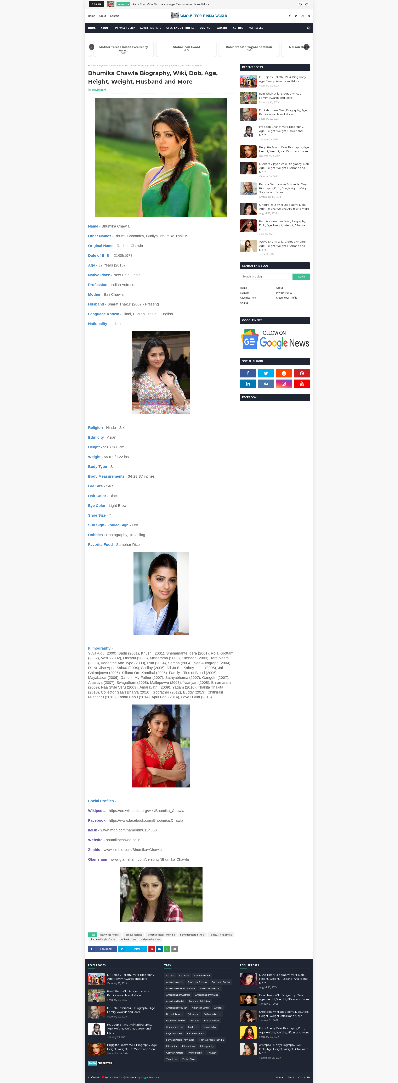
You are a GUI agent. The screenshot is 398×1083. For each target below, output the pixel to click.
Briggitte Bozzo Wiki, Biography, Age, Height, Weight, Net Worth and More (284, 149)
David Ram (99, 89)
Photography (195, 1052)
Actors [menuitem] (238, 28)
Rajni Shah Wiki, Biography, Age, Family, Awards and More (280, 95)
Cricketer (193, 1026)
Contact (114, 16)
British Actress (211, 1020)
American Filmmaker (206, 994)
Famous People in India (192, 934)
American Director (210, 988)
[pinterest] (308, 15)
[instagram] (302, 15)
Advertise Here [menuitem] (150, 28)
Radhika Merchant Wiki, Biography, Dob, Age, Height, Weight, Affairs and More (283, 225)
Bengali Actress (174, 1014)
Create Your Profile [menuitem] (180, 28)
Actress (170, 975)
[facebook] (289, 15)
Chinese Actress (174, 1026)
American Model (175, 1001)
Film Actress (188, 1046)
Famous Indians (133, 934)
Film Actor (171, 1046)
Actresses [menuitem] (256, 28)
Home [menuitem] (92, 28)
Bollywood (193, 1014)
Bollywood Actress (109, 934)
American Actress (197, 981)
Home (91, 16)
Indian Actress (128, 939)
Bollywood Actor (212, 1014)
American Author (221, 981)
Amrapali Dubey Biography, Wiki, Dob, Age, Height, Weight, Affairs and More (283, 1049)
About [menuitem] (105, 28)
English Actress (174, 1033)
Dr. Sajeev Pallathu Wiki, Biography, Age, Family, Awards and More (283, 79)
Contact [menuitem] (206, 28)
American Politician (199, 1001)
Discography (209, 1026)
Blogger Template (150, 1077)
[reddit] (284, 373)
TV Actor (211, 1052)
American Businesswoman (180, 988)
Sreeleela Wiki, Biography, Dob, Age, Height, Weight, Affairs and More (284, 1013)
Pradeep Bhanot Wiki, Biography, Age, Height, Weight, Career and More (281, 130)
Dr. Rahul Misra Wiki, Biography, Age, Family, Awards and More (171, 4)
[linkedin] (248, 384)
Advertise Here (248, 297)
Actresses (184, 975)
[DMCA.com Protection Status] (100, 1064)
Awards (244, 302)
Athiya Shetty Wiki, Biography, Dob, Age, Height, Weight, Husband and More (282, 245)
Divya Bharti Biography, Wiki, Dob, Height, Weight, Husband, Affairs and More (283, 978)
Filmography (207, 1046)
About (102, 16)
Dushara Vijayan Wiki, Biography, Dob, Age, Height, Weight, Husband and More (284, 168)
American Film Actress (178, 994)
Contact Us (304, 1077)
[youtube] (302, 384)
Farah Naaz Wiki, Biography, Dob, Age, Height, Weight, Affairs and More (284, 997)
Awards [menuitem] (222, 28)
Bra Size (195, 1020)
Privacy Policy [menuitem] (125, 28)
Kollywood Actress (106, 65)
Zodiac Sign (188, 1059)
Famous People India (221, 934)
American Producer (176, 1007)
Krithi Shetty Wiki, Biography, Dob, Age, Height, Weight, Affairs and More (284, 1030)
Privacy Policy (284, 292)
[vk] (266, 384)
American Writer (200, 1007)
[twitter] (296, 15)
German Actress (174, 1052)
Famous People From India (161, 934)
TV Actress (171, 1059)
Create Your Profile (286, 297)
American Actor (174, 981)
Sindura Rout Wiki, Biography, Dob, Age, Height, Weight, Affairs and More (284, 207)
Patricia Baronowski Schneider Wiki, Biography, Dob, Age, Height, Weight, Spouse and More (284, 188)
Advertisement (202, 975)
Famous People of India (103, 939)
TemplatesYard (116, 1077)
